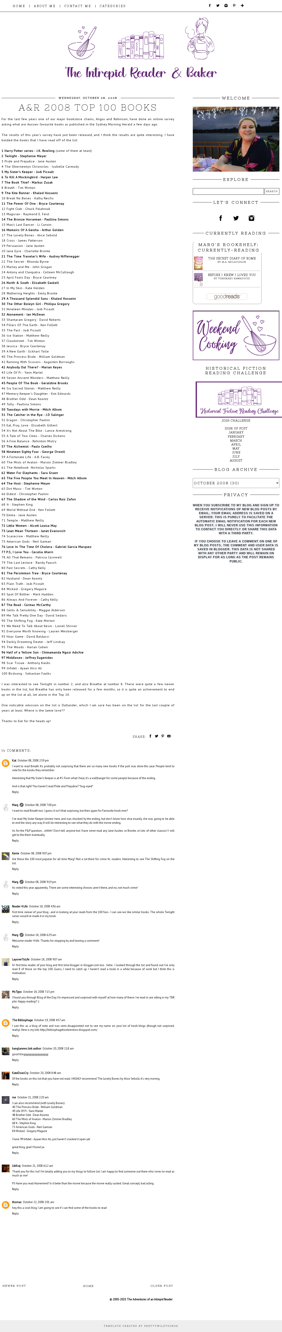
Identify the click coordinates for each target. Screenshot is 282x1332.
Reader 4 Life (20, 906)
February (236, 436)
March (236, 440)
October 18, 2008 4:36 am (44, 906)
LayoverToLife (21, 959)
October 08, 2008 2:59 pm (33, 760)
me (14, 1097)
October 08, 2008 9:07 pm (36, 853)
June (236, 452)
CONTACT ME (77, 6)
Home (88, 1286)
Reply (15, 792)
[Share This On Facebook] (149, 736)
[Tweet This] (155, 736)
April (236, 444)
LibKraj (16, 1166)
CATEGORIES (113, 6)
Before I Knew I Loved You (232, 275)
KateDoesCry (20, 1073)
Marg (15, 805)
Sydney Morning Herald (114, 124)
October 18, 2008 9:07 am (46, 959)
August (236, 460)
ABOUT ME (45, 6)
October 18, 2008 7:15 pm (38, 992)
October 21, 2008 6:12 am (37, 1166)
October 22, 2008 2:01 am (38, 1202)
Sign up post (236, 428)
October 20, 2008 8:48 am (45, 1073)
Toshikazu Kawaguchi (234, 278)
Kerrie (15, 853)
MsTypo (17, 992)
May (236, 448)
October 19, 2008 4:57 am (49, 1020)
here (57, 819)
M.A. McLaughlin (234, 262)
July (236, 456)
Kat (20, 721)
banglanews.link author (26, 1048)
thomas (17, 1202)
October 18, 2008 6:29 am (40, 935)
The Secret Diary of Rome (232, 258)
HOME (19, 6)
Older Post (162, 1285)
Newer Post (14, 1285)
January (236, 432)
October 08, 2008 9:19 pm (40, 882)
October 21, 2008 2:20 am (33, 1097)
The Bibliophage (22, 1020)
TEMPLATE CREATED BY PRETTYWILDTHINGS (141, 1326)
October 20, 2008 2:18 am (58, 1048)
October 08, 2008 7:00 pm (40, 805)
